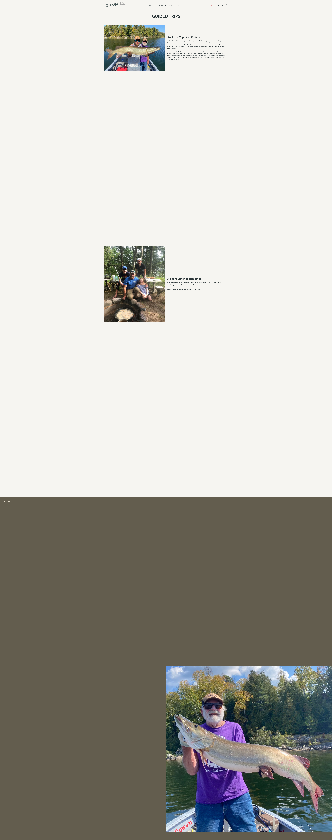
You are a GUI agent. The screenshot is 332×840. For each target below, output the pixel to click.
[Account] (222, 5)
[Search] (219, 5)
